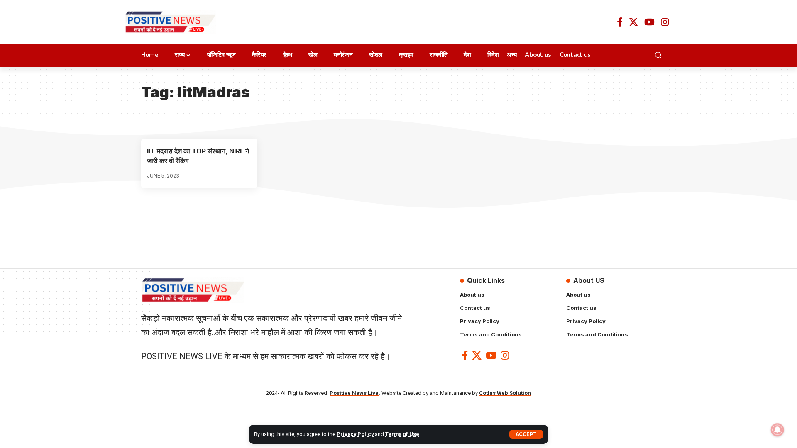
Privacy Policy (355, 434)
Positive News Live (354, 393)
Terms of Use (402, 434)
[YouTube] (649, 22)
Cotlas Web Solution (505, 393)
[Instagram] (665, 22)
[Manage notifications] (777, 429)
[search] (660, 55)
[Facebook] (620, 22)
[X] (633, 22)
